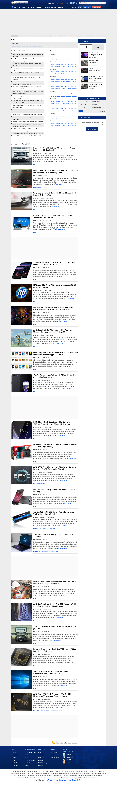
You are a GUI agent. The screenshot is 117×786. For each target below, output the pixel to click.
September (57, 66)
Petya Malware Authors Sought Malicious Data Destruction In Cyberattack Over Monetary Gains (55, 171)
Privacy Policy (42, 763)
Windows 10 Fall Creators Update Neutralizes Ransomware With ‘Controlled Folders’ (50, 672)
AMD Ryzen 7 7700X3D (52, 36)
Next (74, 742)
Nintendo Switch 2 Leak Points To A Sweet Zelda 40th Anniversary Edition (95, 62)
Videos (44, 551)
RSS (68, 762)
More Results (102, 111)
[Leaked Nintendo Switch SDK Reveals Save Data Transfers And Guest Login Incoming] (21, 452)
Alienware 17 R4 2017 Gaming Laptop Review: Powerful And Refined (28, 121)
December (74, 66)
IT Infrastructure (41, 483)
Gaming (53, 551)
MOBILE (38, 7)
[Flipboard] (74, 3)
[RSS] (77, 3)
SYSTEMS (31, 7)
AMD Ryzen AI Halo (70, 36)
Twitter (68, 754)
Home (14, 752)
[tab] (86, 47)
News (34, 164)
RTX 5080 (97, 102)
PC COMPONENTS (20, 7)
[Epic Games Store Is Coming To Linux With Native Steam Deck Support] (84, 55)
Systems (28, 755)
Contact (40, 760)
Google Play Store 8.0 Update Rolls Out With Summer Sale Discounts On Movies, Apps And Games (55, 353)
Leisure (27, 763)
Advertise (41, 755)
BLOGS (74, 7)
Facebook (69, 757)
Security (39, 187)
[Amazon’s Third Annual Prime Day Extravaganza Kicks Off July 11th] (21, 634)
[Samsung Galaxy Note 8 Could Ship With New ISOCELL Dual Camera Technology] (21, 657)
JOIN (53, 3)
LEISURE (60, 7)
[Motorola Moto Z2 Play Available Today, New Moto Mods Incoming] (21, 497)
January (14, 46)
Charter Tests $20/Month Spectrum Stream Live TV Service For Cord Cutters (52, 216)
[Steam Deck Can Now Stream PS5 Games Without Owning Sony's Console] (84, 78)
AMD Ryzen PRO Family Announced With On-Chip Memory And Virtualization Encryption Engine (52, 695)
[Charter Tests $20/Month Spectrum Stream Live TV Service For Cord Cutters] (21, 223)
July (36, 46)
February (19, 46)
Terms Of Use (76, 780)
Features (35, 528)
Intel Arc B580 (84, 102)
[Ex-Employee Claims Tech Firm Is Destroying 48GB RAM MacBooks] (84, 86)
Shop (80, 7)
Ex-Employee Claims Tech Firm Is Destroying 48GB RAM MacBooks (95, 85)
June (33, 46)
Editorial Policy (55, 757)
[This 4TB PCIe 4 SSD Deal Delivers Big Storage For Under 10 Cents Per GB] (84, 71)
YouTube (69, 760)
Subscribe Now (92, 129)
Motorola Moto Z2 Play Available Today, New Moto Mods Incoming (27, 114)
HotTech (40, 765)
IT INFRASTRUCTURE (49, 7)
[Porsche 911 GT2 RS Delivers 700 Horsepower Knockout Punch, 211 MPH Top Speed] (21, 156)
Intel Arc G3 (84, 36)
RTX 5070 (83, 107)
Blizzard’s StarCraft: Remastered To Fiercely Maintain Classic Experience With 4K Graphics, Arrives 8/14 (53, 308)
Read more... (63, 161)
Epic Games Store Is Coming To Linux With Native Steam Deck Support (96, 54)
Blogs (14, 760)
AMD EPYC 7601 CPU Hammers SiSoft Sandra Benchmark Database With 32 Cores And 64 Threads (55, 468)
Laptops (48, 551)
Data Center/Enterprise (43, 710)
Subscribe (87, 7)
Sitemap (15, 765)
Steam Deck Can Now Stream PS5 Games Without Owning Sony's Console (96, 77)
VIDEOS (67, 7)
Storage (44, 528)
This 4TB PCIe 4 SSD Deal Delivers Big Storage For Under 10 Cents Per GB (96, 70)
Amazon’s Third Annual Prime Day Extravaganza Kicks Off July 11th (28, 133)
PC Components (51, 528)
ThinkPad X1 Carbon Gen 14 (30, 36)
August (40, 46)
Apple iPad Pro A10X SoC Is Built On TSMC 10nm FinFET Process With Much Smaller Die (54, 263)
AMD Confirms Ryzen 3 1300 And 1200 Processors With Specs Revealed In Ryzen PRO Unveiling (54, 605)
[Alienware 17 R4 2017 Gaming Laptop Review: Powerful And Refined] (21, 542)
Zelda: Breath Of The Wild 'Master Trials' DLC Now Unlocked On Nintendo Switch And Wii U (52, 331)
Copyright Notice (65, 780)
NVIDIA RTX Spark (98, 36)
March (23, 46)
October (63, 66)
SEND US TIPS (60, 3)
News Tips (41, 757)
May (30, 46)
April (27, 46)
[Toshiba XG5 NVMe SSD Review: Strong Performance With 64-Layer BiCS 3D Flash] (21, 520)
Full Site (15, 763)
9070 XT (96, 105)
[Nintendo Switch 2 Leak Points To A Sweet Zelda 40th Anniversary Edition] (84, 63)
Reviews (15, 755)
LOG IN (49, 3)
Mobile (57, 551)
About (39, 752)
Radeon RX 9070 (99, 107)
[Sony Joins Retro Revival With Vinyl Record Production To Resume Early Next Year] (21, 201)
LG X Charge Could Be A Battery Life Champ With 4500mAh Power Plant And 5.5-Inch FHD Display (52, 423)
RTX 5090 (83, 105)
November (68, 66)
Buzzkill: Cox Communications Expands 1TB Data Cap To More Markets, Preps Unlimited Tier (54, 582)
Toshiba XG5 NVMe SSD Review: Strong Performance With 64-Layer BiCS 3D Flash (53, 513)
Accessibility (54, 752)
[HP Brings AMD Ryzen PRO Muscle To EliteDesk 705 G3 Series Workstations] (21, 293)
